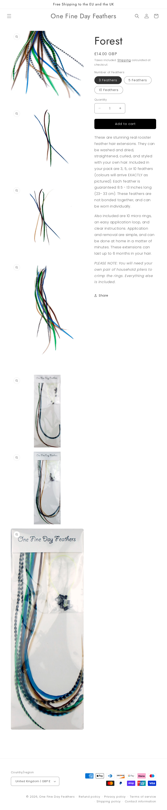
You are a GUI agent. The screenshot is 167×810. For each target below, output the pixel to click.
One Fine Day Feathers (57, 797)
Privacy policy (115, 797)
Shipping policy (109, 801)
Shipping (124, 60)
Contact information (140, 801)
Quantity (100, 100)
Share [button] (103, 295)
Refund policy (89, 797)
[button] (9, 16)
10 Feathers (109, 90)
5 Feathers (138, 80)
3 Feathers (108, 80)
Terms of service (143, 797)
